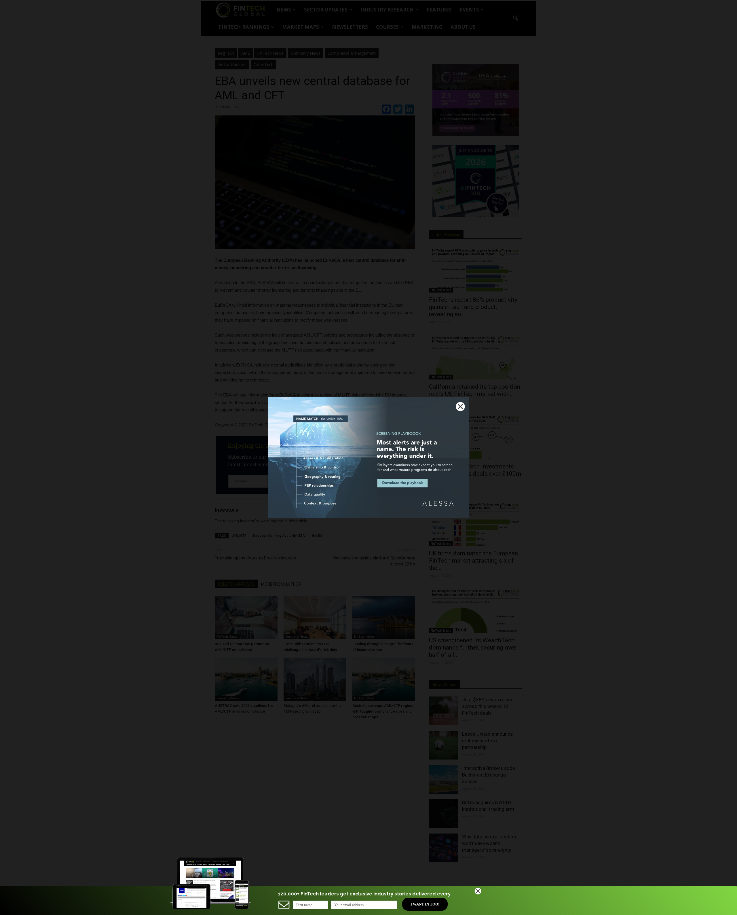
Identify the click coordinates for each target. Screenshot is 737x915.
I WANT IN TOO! (425, 904)
